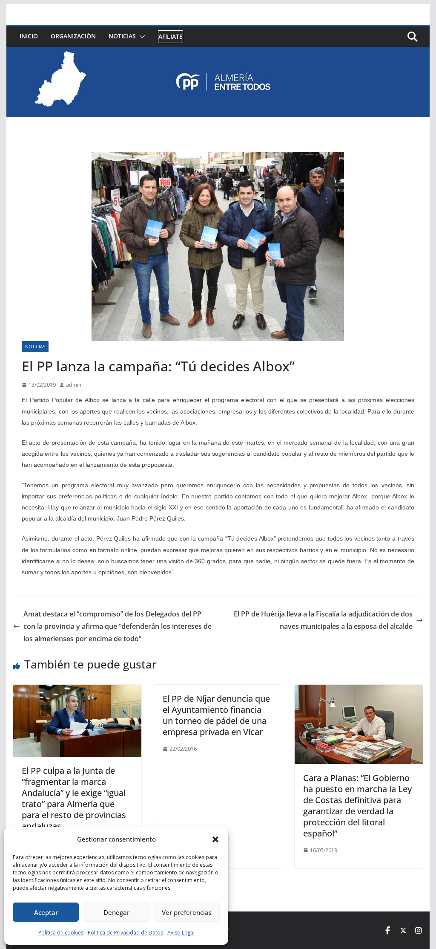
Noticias (122, 36)
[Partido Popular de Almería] (217, 53)
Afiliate (170, 36)
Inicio (29, 36)
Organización (73, 36)
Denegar (116, 912)
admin (73, 384)
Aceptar (46, 912)
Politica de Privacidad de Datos (125, 932)
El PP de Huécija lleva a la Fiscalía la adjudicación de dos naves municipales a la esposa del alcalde (323, 620)
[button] (215, 839)
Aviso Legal (181, 932)
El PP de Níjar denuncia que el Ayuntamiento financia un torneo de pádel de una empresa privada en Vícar (216, 715)
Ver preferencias (187, 912)
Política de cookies (60, 932)
